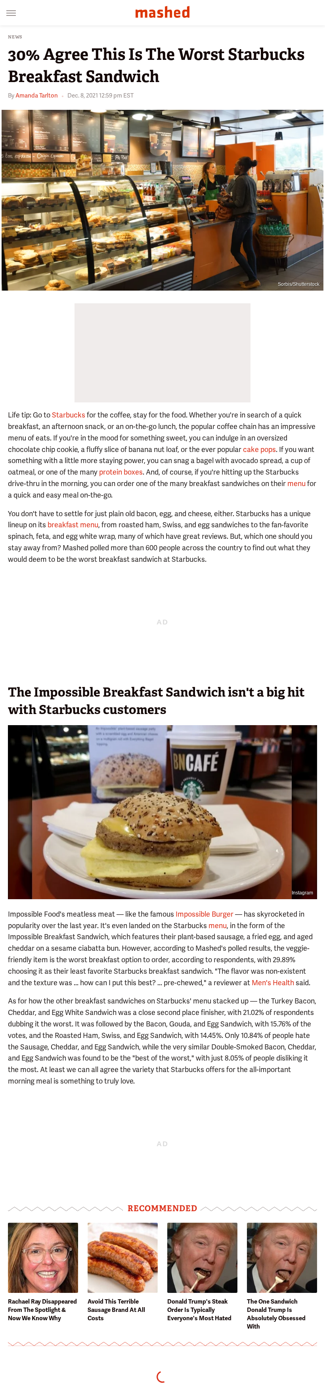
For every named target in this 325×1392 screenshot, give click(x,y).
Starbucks (68, 414)
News (15, 37)
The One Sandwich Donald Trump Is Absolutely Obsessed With (276, 1314)
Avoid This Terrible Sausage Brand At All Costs (116, 1310)
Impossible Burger (204, 914)
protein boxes (121, 472)
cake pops (259, 449)
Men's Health (273, 982)
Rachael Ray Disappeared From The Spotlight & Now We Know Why (42, 1310)
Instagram (302, 892)
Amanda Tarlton (36, 96)
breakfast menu (73, 524)
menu (296, 483)
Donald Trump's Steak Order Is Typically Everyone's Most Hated (199, 1310)
